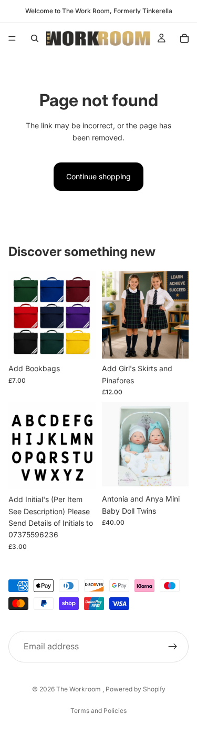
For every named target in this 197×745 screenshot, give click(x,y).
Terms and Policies (98, 711)
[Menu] (12, 38)
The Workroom (79, 689)
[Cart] (184, 38)
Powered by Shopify (135, 689)
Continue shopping (98, 176)
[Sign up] (173, 647)
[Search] (34, 38)
